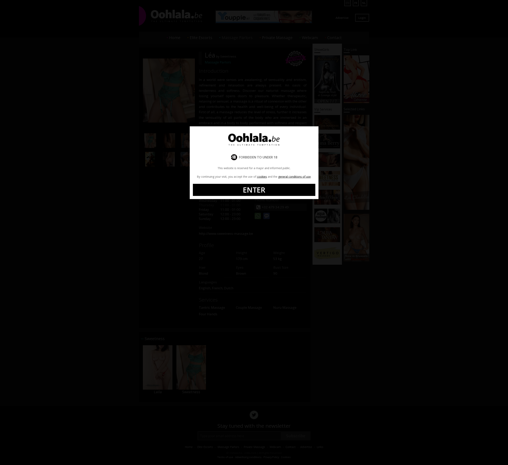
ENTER (254, 190)
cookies (262, 176)
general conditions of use (294, 176)
